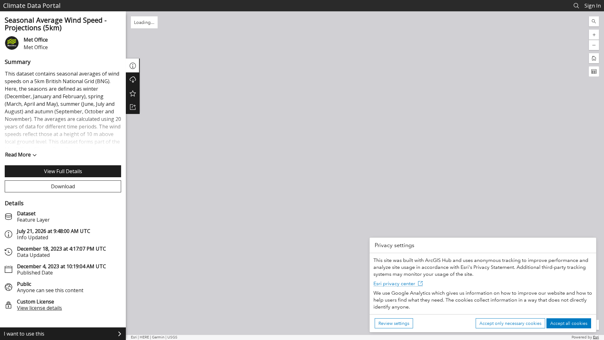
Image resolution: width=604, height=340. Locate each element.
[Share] (133, 107)
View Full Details (63, 171)
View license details (39, 307)
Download (63, 186)
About (133, 65)
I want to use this (24, 333)
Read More (18, 154)
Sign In (592, 5)
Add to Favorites (133, 93)
